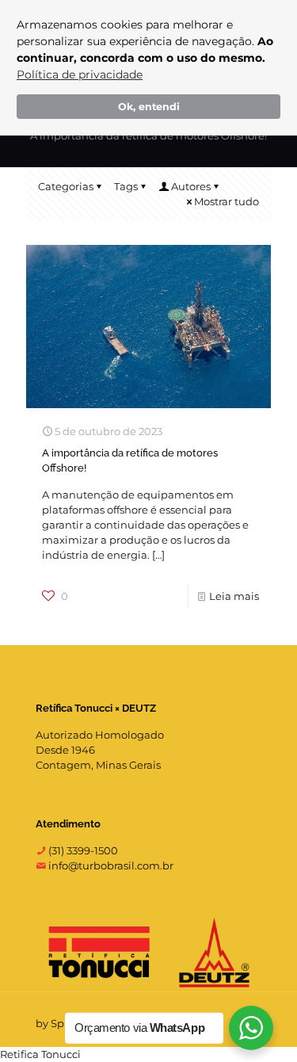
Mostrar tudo (226, 201)
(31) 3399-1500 (82, 850)
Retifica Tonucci (40, 1054)
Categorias (65, 186)
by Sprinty (62, 1023)
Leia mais (234, 596)
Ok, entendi (149, 107)
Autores (191, 186)
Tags (126, 186)
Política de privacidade (80, 74)
